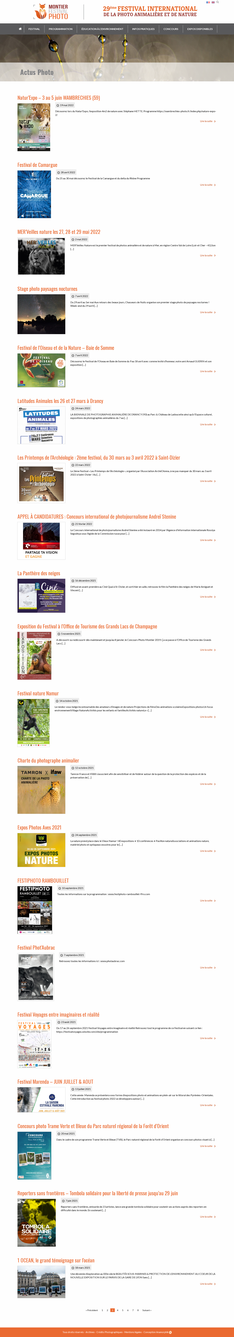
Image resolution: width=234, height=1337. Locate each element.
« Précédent (92, 1310)
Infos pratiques (143, 28)
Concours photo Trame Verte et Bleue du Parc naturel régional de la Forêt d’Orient (93, 1126)
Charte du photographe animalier (48, 760)
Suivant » (146, 1310)
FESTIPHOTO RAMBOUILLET (43, 880)
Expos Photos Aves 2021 (39, 827)
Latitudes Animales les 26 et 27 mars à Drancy (60, 400)
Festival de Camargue (37, 164)
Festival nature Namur (38, 693)
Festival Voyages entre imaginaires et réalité (58, 1014)
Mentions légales (133, 1332)
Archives (90, 1332)
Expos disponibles (200, 28)
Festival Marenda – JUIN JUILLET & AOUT (55, 1081)
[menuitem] (20, 29)
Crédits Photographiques (109, 1332)
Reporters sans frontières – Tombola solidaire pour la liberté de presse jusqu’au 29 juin (98, 1193)
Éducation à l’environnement (102, 28)
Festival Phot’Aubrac (36, 947)
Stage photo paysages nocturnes (47, 288)
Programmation (60, 28)
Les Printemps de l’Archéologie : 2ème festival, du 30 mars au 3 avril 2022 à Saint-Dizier (99, 457)
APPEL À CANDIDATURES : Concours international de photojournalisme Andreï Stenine (97, 516)
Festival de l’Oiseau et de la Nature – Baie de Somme (66, 347)
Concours (170, 28)
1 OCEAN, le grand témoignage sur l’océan (56, 1260)
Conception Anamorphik (156, 1332)
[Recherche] (217, 1)
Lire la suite (206, 120)
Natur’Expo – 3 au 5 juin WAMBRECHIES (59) (59, 97)
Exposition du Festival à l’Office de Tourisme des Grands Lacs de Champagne (87, 626)
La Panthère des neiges (39, 573)
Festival (34, 28)
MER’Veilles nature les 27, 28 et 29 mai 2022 (59, 231)
